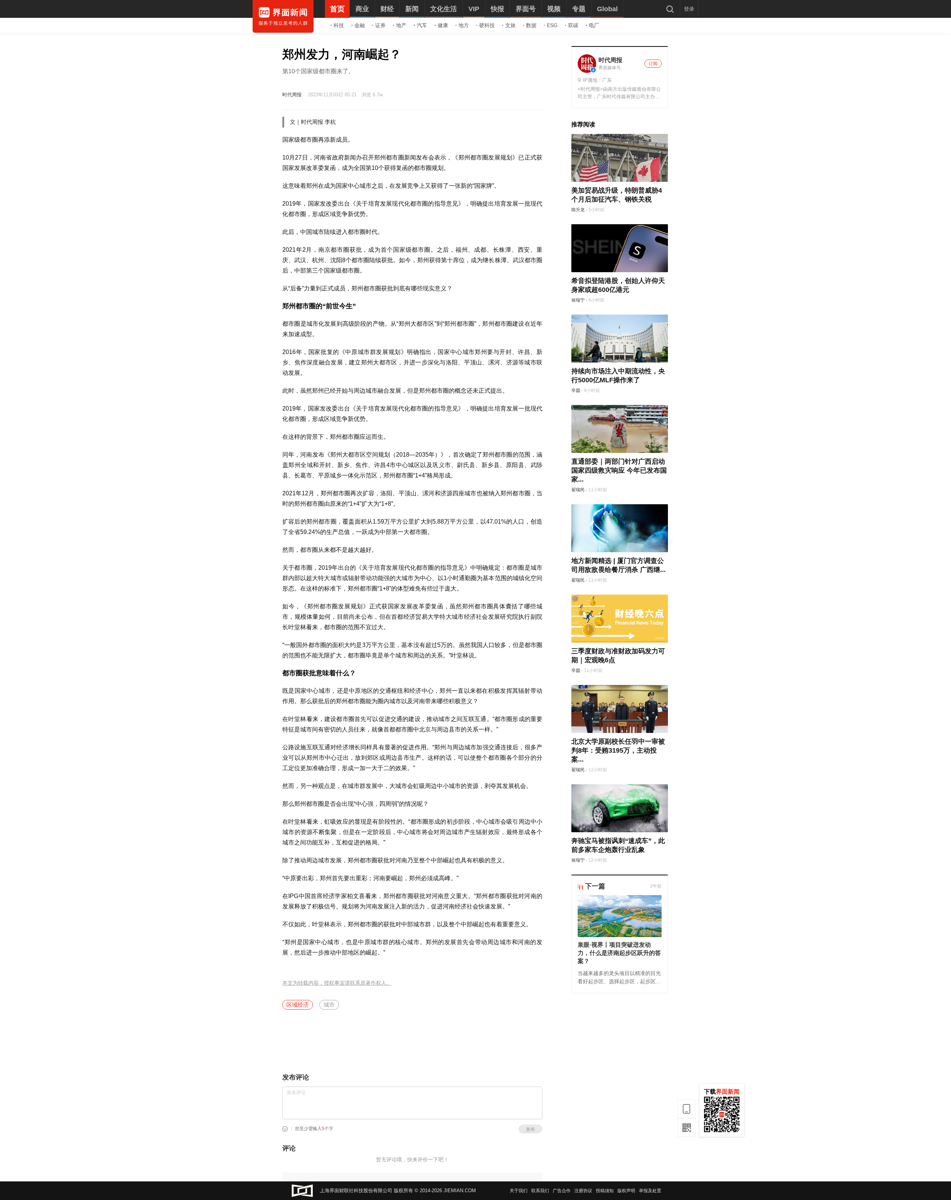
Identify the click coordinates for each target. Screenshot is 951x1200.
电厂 (594, 25)
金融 (359, 25)
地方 (463, 25)
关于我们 (519, 1190)
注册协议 (583, 1190)
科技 (339, 25)
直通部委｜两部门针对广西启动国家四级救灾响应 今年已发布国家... (619, 470)
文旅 (510, 25)
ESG (552, 25)
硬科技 (487, 25)
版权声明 (626, 1190)
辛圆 (575, 390)
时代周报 (292, 94)
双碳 (573, 25)
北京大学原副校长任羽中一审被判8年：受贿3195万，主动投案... (618, 750)
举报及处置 (650, 1190)
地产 (401, 25)
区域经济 (297, 1004)
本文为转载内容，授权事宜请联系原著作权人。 (337, 983)
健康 (443, 25)
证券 (380, 25)
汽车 (422, 25)
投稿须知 (605, 1190)
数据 (531, 25)
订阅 (653, 63)
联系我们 (540, 1190)
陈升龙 (578, 209)
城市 (329, 1004)
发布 (530, 1129)
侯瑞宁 (578, 300)
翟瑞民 (578, 489)
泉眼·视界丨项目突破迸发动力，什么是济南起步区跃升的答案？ (619, 953)
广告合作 (562, 1190)
